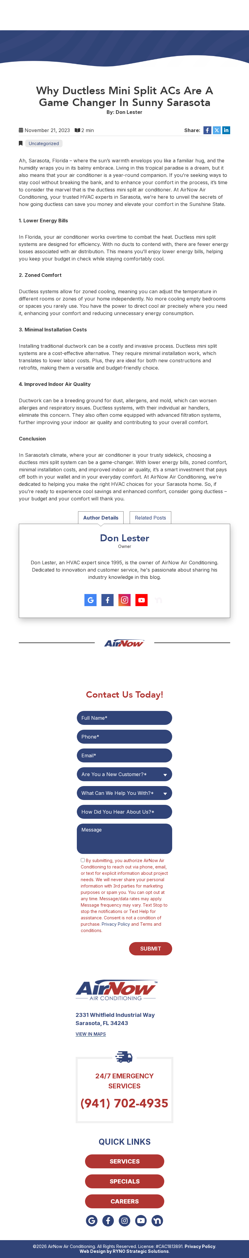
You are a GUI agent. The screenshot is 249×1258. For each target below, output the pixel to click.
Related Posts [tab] (150, 518)
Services (125, 1161)
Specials (125, 1181)
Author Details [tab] (100, 518)
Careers (125, 1201)
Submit (150, 948)
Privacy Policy (116, 924)
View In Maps (91, 1034)
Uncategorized (44, 143)
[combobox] (124, 774)
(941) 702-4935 (124, 1103)
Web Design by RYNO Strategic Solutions (124, 1251)
